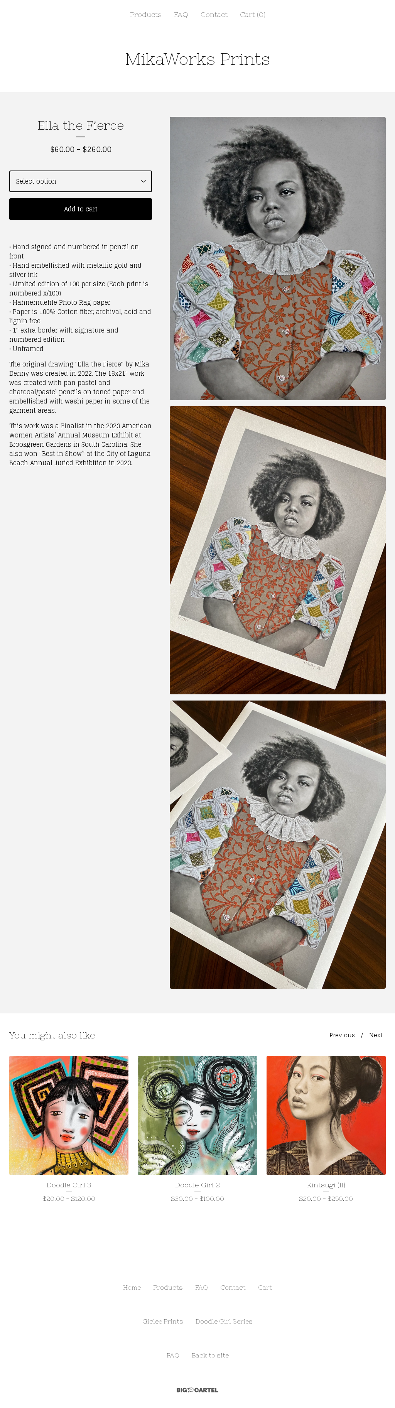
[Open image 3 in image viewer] (278, 845)
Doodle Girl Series (224, 1321)
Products (146, 14)
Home (132, 1287)
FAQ (181, 14)
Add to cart (81, 209)
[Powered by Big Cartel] (197, 1390)
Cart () (252, 14)
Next (376, 1035)
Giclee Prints (162, 1321)
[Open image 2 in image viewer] (278, 550)
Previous (342, 1035)
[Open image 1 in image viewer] (278, 258)
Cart (265, 1287)
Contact (214, 14)
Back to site (210, 1355)
